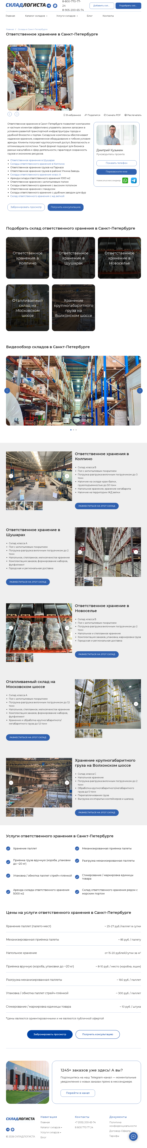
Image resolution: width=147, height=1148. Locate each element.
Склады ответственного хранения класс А (35, 174)
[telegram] (49, 6)
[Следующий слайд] (140, 391)
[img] (125, 180)
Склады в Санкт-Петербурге (33, 29)
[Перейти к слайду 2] (73, 429)
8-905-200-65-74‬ (73, 10)
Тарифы (114, 1136)
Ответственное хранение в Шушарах (32, 160)
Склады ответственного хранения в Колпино (37, 164)
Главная (10, 16)
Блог (90, 16)
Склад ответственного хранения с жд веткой (37, 196)
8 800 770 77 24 (84, 1127)
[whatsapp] (55, 6)
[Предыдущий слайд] (7, 391)
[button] (128, 6)
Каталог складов (35, 16)
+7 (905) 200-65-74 (85, 1122)
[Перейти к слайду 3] (76, 429)
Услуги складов (66, 16)
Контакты (108, 16)
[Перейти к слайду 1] (70, 429)
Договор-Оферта (119, 1131)
